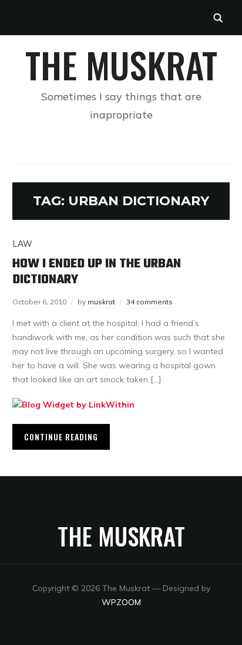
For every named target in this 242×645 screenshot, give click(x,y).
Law (22, 244)
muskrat (101, 301)
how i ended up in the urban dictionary (96, 271)
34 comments (149, 301)
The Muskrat (121, 64)
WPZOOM (121, 602)
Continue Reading (61, 436)
